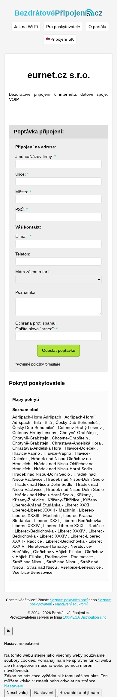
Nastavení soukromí (71, 604)
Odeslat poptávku (58, 350)
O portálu (97, 26)
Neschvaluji (17, 692)
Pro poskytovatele (63, 26)
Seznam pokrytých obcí (69, 600)
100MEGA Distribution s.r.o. (85, 617)
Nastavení (43, 692)
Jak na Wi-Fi (26, 26)
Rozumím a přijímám (79, 692)
